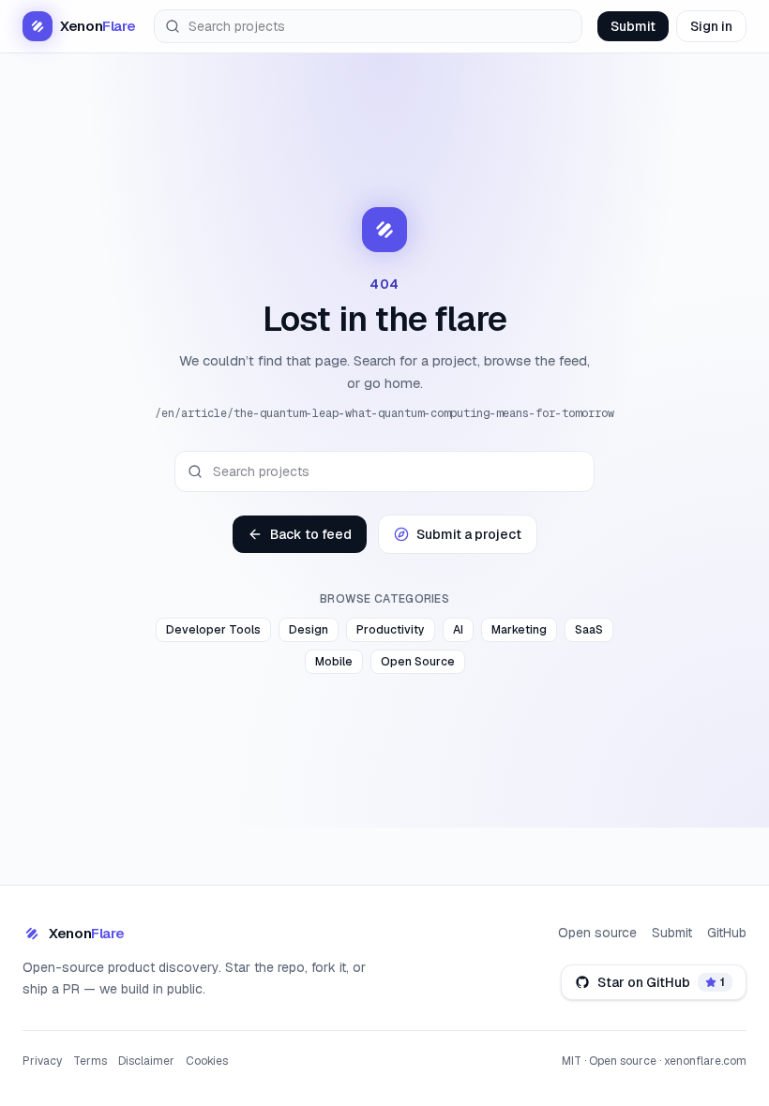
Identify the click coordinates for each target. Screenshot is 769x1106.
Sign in (711, 26)
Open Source (418, 661)
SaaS (589, 629)
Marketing (519, 629)
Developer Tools (213, 629)
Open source (597, 932)
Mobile (334, 661)
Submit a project (468, 534)
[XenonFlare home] (384, 229)
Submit (633, 26)
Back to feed (311, 534)
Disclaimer (146, 1061)
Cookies (207, 1061)
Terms (90, 1061)
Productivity (390, 629)
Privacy (42, 1061)
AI (458, 629)
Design (308, 629)
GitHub (726, 932)
